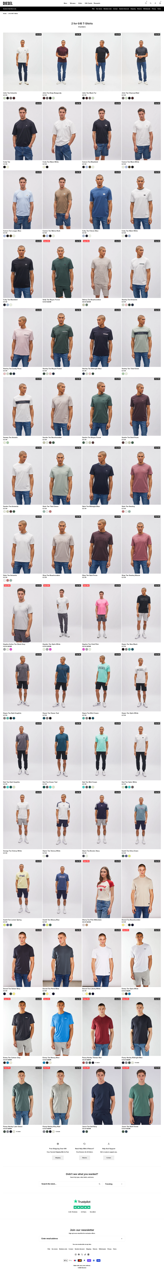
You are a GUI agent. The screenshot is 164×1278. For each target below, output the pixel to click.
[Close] (160, 4)
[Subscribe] (150, 640)
